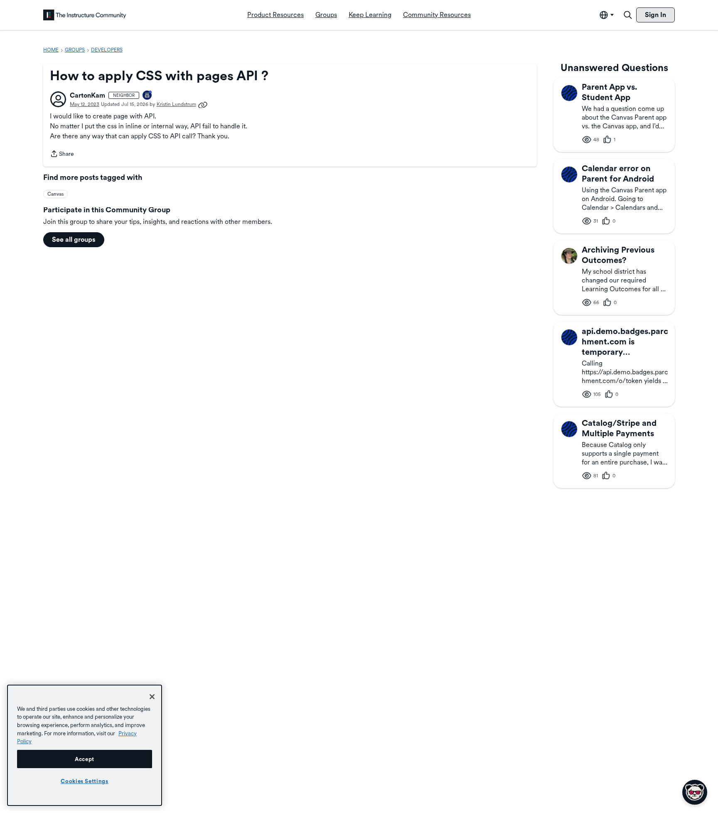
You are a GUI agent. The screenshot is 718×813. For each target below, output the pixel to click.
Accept (84, 759)
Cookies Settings (84, 781)
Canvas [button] (55, 194)
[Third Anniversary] (147, 96)
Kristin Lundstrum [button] (176, 104)
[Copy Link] (203, 104)
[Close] (152, 697)
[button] (58, 99)
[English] (84, 15)
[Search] (627, 14)
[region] (84, 745)
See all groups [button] (74, 239)
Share (62, 154)
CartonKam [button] (87, 95)
